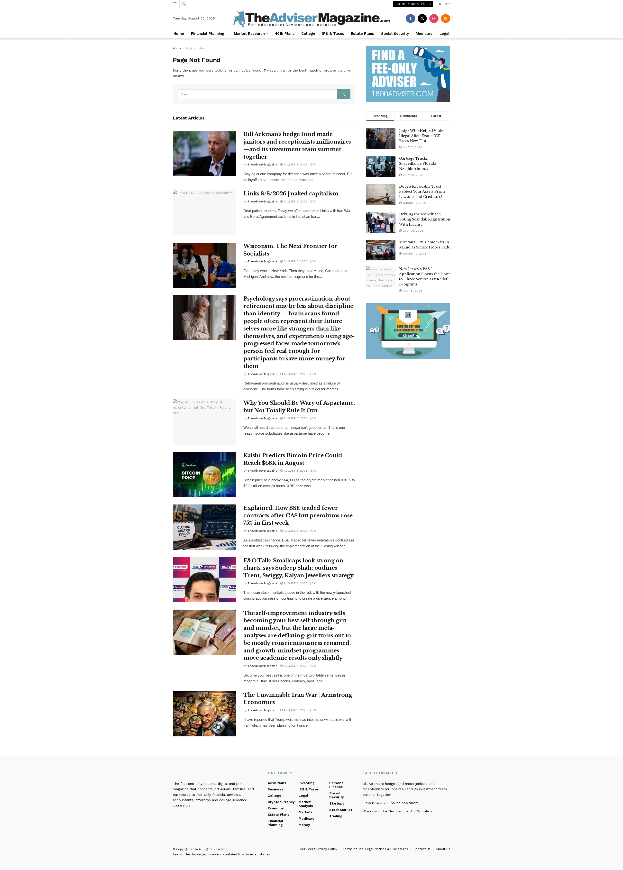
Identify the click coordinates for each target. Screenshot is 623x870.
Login (446, 4)
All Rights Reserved (213, 849)
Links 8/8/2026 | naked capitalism (290, 193)
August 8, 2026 (295, 164)
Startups (336, 803)
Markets (305, 812)
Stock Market (340, 810)
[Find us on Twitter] (422, 18)
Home (179, 33)
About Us (443, 849)
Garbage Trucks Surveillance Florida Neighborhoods (417, 163)
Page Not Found (197, 48)
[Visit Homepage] (311, 18)
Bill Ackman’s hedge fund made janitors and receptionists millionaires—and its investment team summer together (405, 789)
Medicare (424, 33)
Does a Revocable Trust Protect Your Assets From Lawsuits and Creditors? (422, 191)
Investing (307, 783)
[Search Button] (184, 4)
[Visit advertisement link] (408, 74)
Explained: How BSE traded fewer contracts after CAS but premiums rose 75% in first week (298, 515)
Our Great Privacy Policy (318, 849)
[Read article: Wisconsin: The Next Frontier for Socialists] (204, 265)
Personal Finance (337, 785)
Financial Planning (207, 33)
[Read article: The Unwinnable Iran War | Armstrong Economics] (204, 714)
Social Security (395, 33)
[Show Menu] (174, 3)
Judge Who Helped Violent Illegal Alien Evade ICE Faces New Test (423, 135)
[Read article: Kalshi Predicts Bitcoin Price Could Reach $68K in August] (204, 474)
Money (304, 825)
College (308, 33)
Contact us (422, 849)
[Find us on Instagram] (434, 18)
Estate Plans (362, 33)
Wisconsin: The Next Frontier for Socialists (398, 811)
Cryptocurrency (281, 802)
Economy (276, 808)
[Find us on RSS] (445, 18)
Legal (444, 33)
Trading (335, 816)
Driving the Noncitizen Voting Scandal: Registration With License (424, 219)
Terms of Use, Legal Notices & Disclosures (375, 849)
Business (275, 789)
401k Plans (284, 33)
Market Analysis (306, 804)
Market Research (249, 33)
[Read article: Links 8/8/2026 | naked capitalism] (204, 212)
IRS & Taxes (333, 33)
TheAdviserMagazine (262, 164)
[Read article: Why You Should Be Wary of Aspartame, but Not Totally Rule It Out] (204, 422)
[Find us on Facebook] (410, 18)
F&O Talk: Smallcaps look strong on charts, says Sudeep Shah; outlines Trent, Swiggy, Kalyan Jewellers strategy (298, 568)
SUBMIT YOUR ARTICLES (413, 4)
